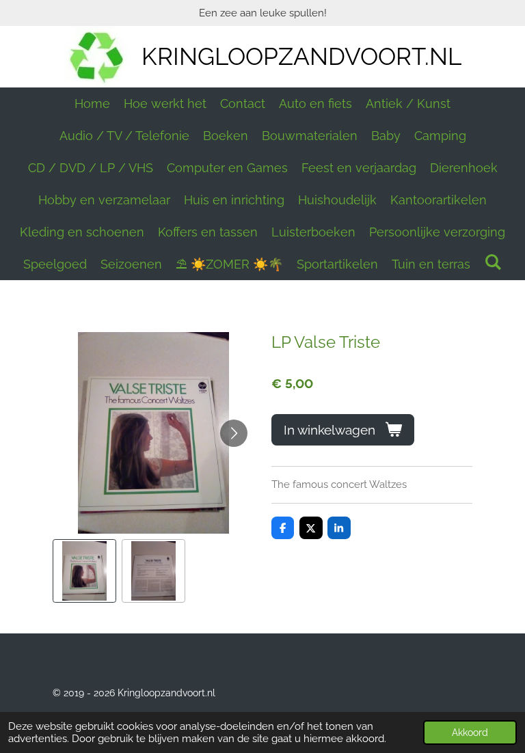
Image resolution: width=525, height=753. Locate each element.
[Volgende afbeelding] (233, 433)
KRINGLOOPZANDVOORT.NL (301, 56)
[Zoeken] (492, 262)
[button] (84, 571)
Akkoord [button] (470, 732)
